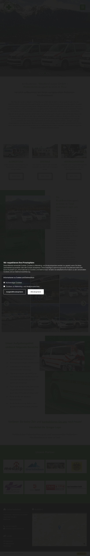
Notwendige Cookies (14, 283)
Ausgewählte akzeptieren (14, 292)
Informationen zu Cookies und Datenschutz (19, 277)
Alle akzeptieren (36, 292)
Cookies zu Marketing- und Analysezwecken (23, 286)
